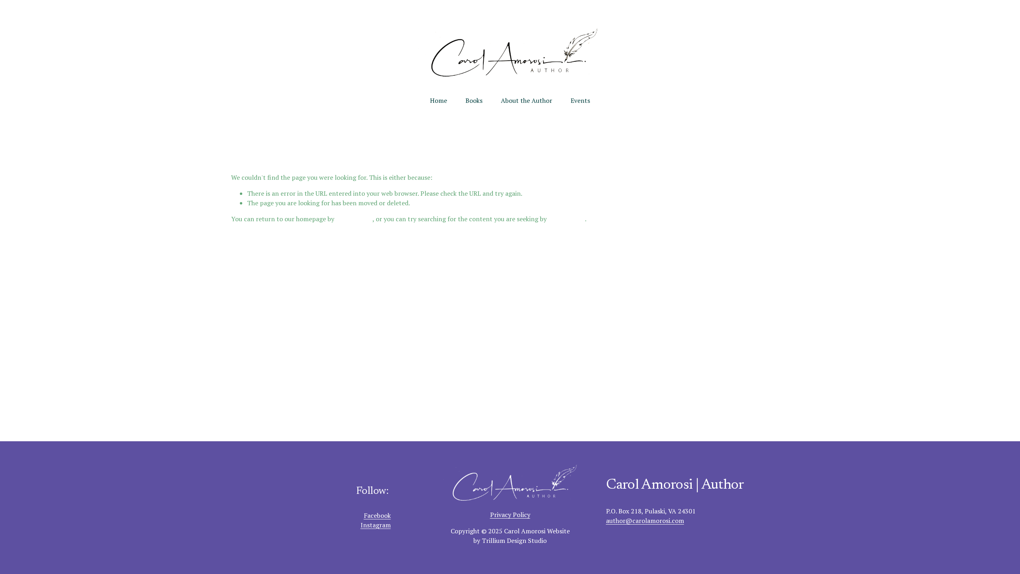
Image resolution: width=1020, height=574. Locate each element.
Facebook (377, 515)
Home (438, 100)
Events (580, 100)
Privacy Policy (510, 514)
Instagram (376, 525)
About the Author (526, 100)
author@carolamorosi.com (645, 520)
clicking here (354, 218)
